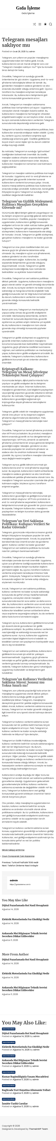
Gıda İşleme (28, 8)
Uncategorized (9, 1029)
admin (32, 51)
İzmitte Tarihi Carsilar (15, 1103)
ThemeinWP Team (38, 1128)
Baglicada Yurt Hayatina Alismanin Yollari (26, 1090)
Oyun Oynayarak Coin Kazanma (18, 856)
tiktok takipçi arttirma (13, 849)
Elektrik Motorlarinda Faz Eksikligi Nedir (25, 919)
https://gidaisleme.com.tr (20, 884)
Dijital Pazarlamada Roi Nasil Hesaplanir (25, 905)
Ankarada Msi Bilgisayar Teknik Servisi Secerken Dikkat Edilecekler (24, 935)
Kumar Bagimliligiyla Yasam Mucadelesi (25, 1076)
